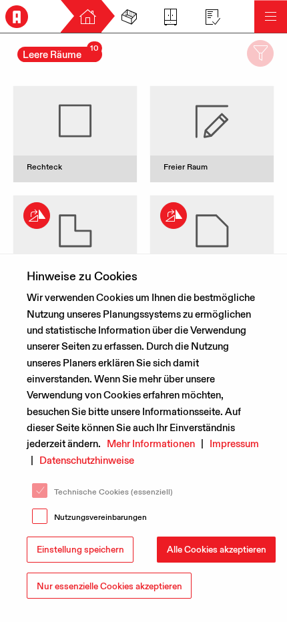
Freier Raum (186, 167)
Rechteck (44, 167)
